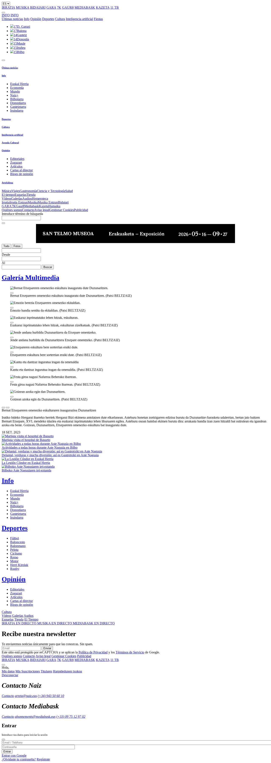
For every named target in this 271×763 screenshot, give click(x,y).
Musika (33, 202)
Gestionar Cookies (61, 210)
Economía (17, 87)
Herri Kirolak (19, 565)
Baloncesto (17, 542)
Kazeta (43, 206)
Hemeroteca (40, 198)
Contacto (28, 210)
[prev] (3, 407)
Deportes (48, 19)
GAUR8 (68, 7)
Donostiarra (18, 103)
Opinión (35, 19)
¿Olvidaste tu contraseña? (19, 759)
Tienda (31, 195)
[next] (7, 407)
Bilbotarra (17, 99)
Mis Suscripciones (27, 671)
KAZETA (102, 7)
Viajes (15, 191)
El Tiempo (31, 619)
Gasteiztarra (18, 107)
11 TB (114, 7)
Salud (69, 191)
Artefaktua (7, 182)
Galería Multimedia (30, 277)
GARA (51, 7)
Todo (6, 246)
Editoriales (17, 159)
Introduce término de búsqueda (22, 214)
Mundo (15, 91)
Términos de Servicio (130, 652)
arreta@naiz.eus (26, 696)
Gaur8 (20, 206)
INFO (6, 15)
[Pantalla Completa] (12, 293)
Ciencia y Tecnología (51, 191)
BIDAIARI (38, 7)
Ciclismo (16, 553)
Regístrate (43, 759)
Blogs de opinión (21, 174)
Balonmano (18, 546)
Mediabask (31, 206)
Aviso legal (41, 210)
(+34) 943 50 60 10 (51, 696)
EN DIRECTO (19, 623)
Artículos (16, 166)
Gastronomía (28, 191)
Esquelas (20, 195)
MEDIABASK (85, 7)
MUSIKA (22, 7)
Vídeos (6, 198)
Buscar (47, 267)
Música (6, 191)
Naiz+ (14, 95)
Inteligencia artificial (79, 19)
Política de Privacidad (93, 652)
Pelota (14, 549)
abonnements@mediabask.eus (35, 716)
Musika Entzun (48, 202)
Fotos (17, 246)
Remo (14, 557)
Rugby (14, 569)
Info (26, 19)
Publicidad (81, 210)
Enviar (47, 648)
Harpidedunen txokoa (67, 671)
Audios (27, 198)
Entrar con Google (14, 755)
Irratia (6, 202)
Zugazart (16, 162)
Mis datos (8, 671)
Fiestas (98, 19)
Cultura (60, 19)
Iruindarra (16, 110)
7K (59, 7)
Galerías (16, 198)
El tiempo (8, 195)
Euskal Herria (19, 84)
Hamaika (54, 206)
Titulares (46, 671)
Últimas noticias (12, 19)
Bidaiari (63, 202)
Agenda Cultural (10, 142)
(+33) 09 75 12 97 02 (70, 716)
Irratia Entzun (19, 202)
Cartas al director (21, 170)
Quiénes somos (12, 210)
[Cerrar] (3, 739)
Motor (14, 561)
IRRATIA (8, 7)
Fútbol (14, 538)
